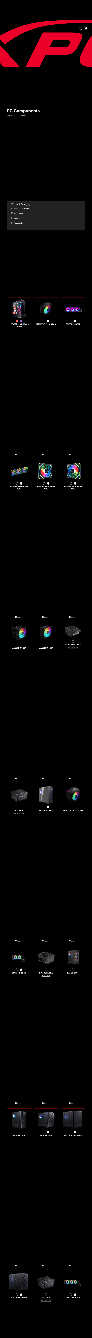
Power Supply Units (21, 208)
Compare (19, 617)
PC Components (21, 115)
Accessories (18, 223)
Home (9, 115)
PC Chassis (18, 213)
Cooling (17, 218)
